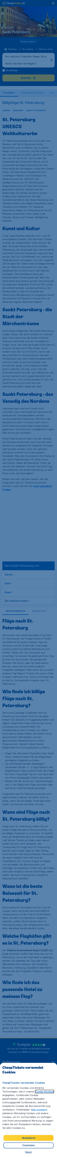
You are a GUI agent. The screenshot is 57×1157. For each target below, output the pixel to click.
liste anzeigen (39, 1109)
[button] (28, 1152)
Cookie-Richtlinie (44, 1091)
